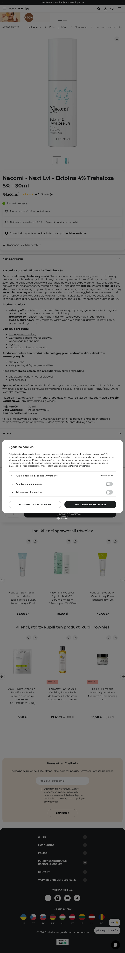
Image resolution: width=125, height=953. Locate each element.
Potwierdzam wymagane (35, 504)
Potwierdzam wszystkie (90, 504)
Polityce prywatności (80, 466)
